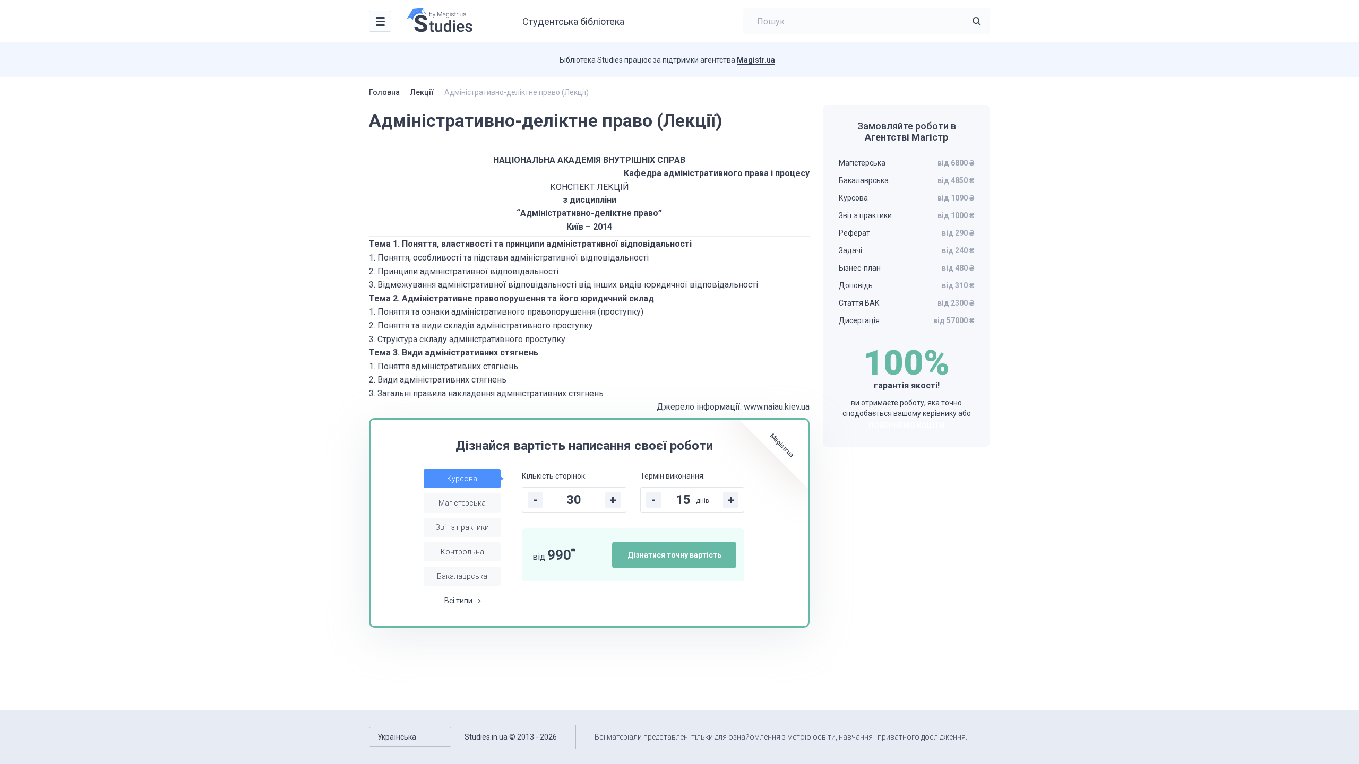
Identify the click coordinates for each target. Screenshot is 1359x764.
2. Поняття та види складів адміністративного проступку (481, 325)
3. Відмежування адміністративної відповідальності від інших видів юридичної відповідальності (563, 285)
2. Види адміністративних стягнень (437, 380)
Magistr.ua (756, 60)
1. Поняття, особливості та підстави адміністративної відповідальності (509, 258)
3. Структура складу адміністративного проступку (467, 339)
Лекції (422, 92)
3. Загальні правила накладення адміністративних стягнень (486, 393)
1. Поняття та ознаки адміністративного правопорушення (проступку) (506, 312)
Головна (384, 92)
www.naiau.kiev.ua (777, 407)
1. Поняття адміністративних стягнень (443, 366)
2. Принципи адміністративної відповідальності (463, 271)
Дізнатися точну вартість (674, 555)
